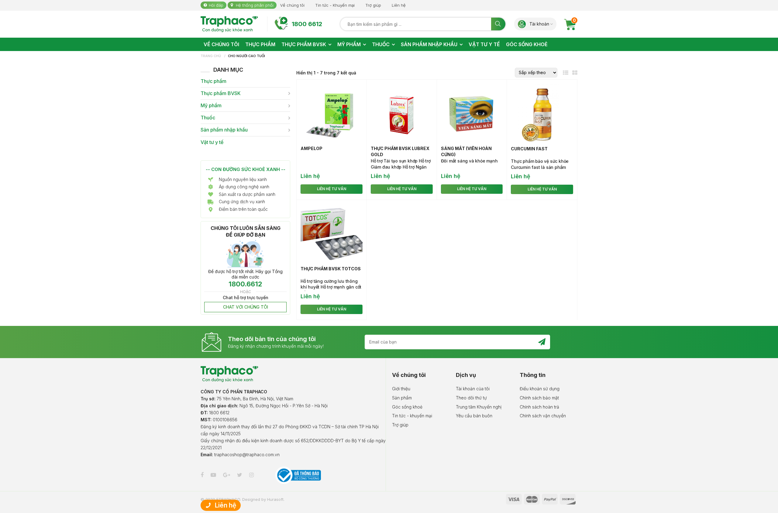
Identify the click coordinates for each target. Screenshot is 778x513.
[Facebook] (203, 475)
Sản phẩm (402, 397)
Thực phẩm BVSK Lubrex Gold (400, 151)
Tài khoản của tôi (473, 388)
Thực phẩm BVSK (221, 93)
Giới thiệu (401, 388)
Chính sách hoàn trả (539, 406)
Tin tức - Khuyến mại (335, 5)
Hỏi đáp (216, 5)
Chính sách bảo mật (539, 397)
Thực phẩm (213, 81)
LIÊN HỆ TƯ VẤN (331, 188)
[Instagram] (252, 475)
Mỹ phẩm (211, 105)
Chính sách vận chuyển (543, 415)
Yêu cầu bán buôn (474, 415)
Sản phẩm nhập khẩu (224, 130)
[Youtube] (214, 475)
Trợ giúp (373, 5)
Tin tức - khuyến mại (412, 415)
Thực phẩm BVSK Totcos (331, 268)
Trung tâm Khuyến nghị (478, 406)
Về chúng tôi (292, 5)
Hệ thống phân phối (255, 5)
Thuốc (208, 118)
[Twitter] (240, 475)
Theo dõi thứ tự (471, 397)
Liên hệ (399, 5)
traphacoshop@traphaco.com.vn (247, 454)
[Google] (227, 475)
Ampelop (311, 148)
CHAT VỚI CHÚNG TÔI (245, 307)
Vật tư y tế (212, 142)
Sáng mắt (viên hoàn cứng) (466, 151)
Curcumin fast (529, 148)
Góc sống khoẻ (407, 406)
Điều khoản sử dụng (539, 388)
